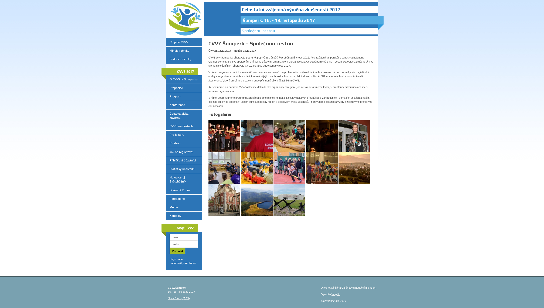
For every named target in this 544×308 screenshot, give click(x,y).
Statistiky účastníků (182, 169)
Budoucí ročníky (180, 59)
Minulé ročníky (179, 50)
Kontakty (175, 215)
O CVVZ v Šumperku (184, 79)
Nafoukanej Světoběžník (178, 179)
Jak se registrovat (181, 152)
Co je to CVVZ (179, 42)
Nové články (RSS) (179, 298)
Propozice (176, 88)
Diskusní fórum (180, 190)
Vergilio (336, 294)
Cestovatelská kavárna (179, 115)
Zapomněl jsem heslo (183, 263)
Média (174, 207)
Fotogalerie (177, 198)
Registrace (176, 259)
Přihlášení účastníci (183, 160)
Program (175, 96)
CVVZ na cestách (181, 126)
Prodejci (175, 143)
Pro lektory (177, 134)
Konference (177, 105)
